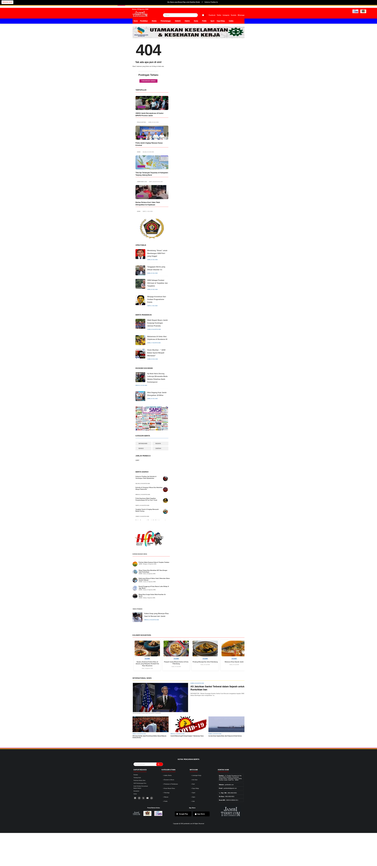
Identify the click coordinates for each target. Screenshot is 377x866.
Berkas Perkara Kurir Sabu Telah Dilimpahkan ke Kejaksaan (147, 203)
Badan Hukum (137, 788)
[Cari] (159, 764)
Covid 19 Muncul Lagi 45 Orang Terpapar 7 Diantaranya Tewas (187, 736)
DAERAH (158, 448)
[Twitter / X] (143, 798)
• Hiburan (165, 797)
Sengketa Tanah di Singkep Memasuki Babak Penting (147, 510)
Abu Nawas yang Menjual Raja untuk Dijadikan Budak (145, 2)
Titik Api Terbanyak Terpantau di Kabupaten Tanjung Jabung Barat (151, 174)
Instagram (226, 15)
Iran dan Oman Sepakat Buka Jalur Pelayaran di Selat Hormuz (225, 736)
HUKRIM (140, 136)
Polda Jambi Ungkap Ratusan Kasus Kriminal (149, 144)
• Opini (193, 797)
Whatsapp (241, 15)
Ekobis (154, 21)
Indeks (231, 21)
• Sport (193, 792)
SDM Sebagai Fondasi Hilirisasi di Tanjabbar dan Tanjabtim (157, 283)
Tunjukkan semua (148, 81)
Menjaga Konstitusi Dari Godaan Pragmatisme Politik (156, 299)
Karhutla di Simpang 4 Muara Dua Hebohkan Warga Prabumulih (148, 488)
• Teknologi (166, 792)
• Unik (193, 801)
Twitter (219, 15)
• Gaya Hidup (195, 788)
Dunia (196, 21)
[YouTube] (147, 798)
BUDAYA (158, 443)
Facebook (212, 15)
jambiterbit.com (188, 823)
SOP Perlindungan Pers (140, 783)
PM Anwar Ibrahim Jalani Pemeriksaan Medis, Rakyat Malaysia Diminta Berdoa (149, 736)
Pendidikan (144, 21)
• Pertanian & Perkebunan (170, 784)
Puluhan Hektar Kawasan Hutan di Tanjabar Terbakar (154, 562)
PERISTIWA (141, 106)
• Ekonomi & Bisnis (168, 779)
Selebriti (178, 21)
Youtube (233, 15)
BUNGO (141, 448)
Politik (204, 21)
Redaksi (136, 774)
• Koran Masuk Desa (169, 788)
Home (136, 21)
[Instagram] (139, 798)
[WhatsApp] (151, 798)
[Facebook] (135, 798)
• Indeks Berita (167, 775)
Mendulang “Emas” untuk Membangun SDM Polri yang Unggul (157, 253)
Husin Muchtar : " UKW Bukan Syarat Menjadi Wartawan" (156, 353)
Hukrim (187, 21)
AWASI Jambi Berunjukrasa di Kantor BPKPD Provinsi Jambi (149, 114)
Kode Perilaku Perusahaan (141, 786)
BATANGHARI (143, 443)
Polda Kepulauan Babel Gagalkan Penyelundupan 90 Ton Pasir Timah (146, 499)
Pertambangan (166, 21)
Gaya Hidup (221, 21)
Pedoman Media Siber (139, 780)
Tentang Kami (137, 777)
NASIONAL (141, 166)
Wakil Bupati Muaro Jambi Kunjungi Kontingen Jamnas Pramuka (157, 323)
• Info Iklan (194, 779)
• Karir (193, 784)
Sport (212, 21)
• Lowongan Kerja (196, 775)
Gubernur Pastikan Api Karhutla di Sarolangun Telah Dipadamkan (145, 477)
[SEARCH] (192, 15)
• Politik (165, 801)
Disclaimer (136, 791)
